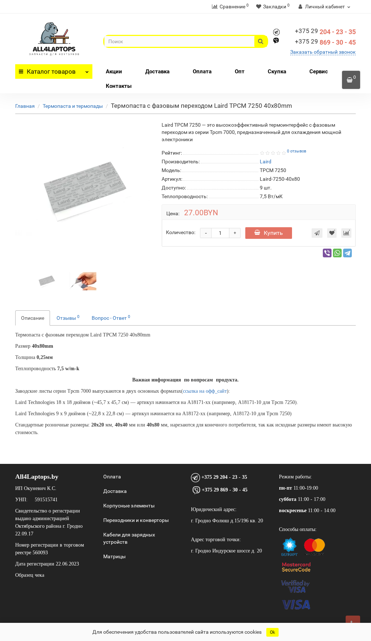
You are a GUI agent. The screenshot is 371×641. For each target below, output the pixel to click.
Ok (272, 632)
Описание (32, 318)
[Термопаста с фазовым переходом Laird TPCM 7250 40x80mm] (46, 280)
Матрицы (114, 556)
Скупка (277, 71)
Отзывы (68, 317)
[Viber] (327, 253)
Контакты (119, 86)
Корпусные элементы (129, 506)
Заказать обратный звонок (323, 52)
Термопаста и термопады (73, 106)
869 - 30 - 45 (325, 42)
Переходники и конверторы (136, 520)
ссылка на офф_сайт (205, 391)
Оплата (202, 71)
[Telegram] (347, 253)
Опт (240, 71)
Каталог (51, 71)
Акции (114, 71)
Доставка (157, 71)
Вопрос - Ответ (111, 317)
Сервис (318, 71)
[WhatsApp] (337, 253)
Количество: (180, 232)
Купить (273, 232)
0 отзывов (296, 151)
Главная (25, 106)
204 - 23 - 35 (325, 32)
